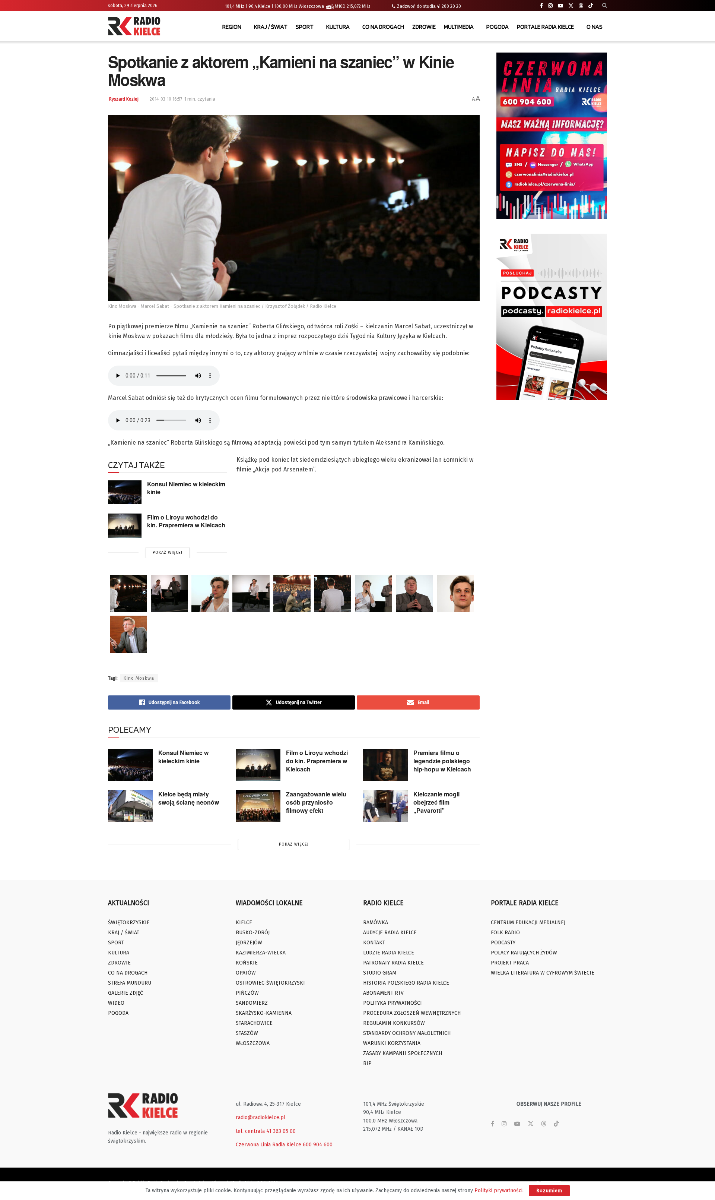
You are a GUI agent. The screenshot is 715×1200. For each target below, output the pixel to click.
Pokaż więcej (167, 552)
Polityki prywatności (498, 1190)
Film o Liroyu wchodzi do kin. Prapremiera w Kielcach (186, 521)
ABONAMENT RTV (383, 993)
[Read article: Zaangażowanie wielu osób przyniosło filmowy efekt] (258, 806)
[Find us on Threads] (581, 6)
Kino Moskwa (139, 678)
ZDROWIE (424, 26)
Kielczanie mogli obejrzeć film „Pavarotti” (436, 802)
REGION (231, 26)
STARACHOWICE (254, 1023)
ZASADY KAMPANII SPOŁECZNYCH (402, 1053)
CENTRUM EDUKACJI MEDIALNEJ (528, 922)
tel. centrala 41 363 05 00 (266, 1131)
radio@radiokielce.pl (261, 1117)
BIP (367, 1063)
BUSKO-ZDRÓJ (253, 932)
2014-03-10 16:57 (166, 99)
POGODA (497, 26)
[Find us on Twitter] (570, 6)
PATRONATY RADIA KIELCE (393, 963)
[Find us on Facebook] (541, 6)
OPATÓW (246, 973)
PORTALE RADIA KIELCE (545, 26)
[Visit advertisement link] (551, 136)
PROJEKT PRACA (510, 963)
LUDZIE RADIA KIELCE (388, 953)
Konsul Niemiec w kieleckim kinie (186, 488)
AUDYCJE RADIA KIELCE (390, 932)
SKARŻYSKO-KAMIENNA (264, 1013)
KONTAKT (374, 943)
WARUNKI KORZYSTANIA (391, 1043)
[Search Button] (604, 5)
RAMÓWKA (375, 922)
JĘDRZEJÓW (249, 943)
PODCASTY (503, 943)
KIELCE (244, 922)
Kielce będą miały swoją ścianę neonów (188, 798)
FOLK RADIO (505, 932)
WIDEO (116, 1003)
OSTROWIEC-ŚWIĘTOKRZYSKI (270, 983)
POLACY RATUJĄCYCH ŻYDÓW (524, 953)
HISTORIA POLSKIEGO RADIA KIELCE (406, 983)
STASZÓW (247, 1033)
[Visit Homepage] (136, 27)
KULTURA (338, 26)
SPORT (305, 26)
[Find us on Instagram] (550, 6)
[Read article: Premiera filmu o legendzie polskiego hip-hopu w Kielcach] (385, 765)
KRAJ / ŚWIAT (270, 26)
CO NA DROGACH (383, 26)
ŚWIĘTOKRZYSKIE (129, 922)
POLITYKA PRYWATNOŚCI (392, 1003)
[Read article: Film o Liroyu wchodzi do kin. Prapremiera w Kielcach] (125, 525)
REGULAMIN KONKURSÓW (394, 1023)
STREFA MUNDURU (129, 983)
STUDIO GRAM (379, 973)
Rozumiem (549, 1190)
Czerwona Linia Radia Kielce (268, 1144)
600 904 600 (318, 1144)
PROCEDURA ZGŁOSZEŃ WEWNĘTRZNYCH (412, 1013)
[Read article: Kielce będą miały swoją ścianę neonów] (130, 806)
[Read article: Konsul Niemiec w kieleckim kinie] (125, 492)
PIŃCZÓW (247, 993)
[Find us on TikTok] (590, 6)
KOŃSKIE (247, 963)
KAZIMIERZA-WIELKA (261, 953)
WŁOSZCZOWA (253, 1043)
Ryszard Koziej (124, 99)
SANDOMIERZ (252, 1003)
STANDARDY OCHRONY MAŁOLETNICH (407, 1033)
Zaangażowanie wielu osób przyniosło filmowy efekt (316, 802)
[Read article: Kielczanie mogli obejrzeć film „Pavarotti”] (385, 806)
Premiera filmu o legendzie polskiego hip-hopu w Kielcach (442, 760)
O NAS (595, 26)
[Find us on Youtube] (560, 6)
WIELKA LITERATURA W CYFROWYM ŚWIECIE (542, 973)
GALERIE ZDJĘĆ (125, 993)
